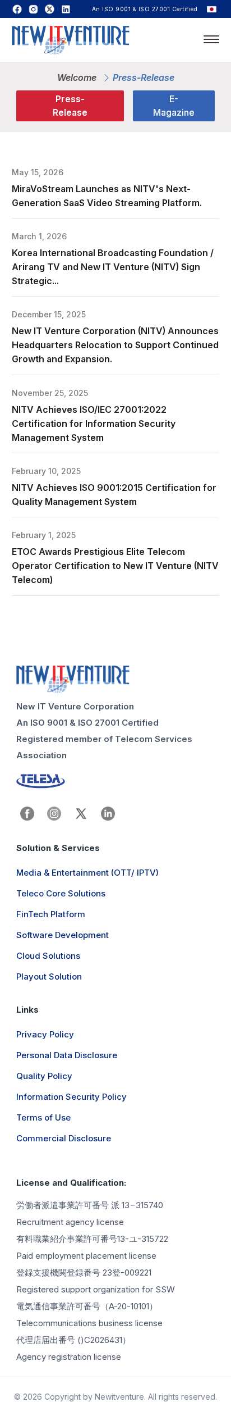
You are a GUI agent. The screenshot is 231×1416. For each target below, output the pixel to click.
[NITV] (115, 680)
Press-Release (70, 105)
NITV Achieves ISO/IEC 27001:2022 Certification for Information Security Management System (93, 423)
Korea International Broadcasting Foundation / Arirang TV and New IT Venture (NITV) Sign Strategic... (113, 266)
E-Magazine (174, 105)
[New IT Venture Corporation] (71, 42)
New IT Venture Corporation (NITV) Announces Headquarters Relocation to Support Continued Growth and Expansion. (115, 345)
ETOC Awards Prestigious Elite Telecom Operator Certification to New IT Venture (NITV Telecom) (115, 565)
